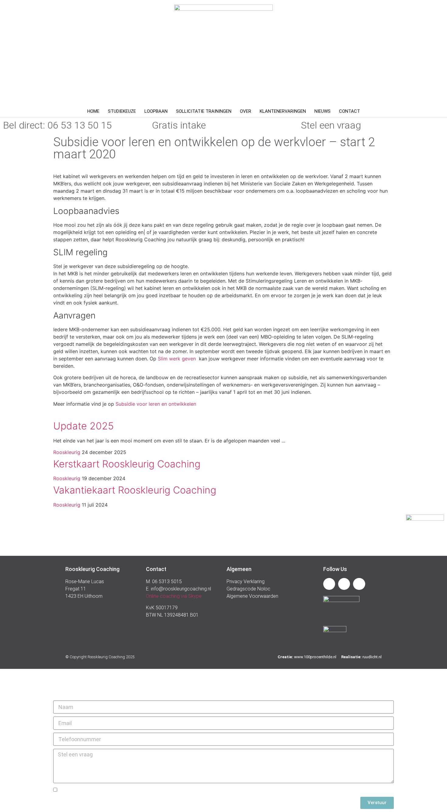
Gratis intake (179, 125)
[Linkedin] (329, 584)
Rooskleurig (66, 452)
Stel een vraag (331, 125)
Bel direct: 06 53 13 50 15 (57, 125)
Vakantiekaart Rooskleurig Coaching (134, 490)
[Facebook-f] (344, 584)
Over (245, 111)
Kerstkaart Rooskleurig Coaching (126, 464)
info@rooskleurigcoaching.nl (180, 589)
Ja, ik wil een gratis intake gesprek (100, 790)
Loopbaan (156, 111)
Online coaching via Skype (174, 596)
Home (93, 111)
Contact (349, 111)
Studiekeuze (122, 111)
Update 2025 (83, 426)
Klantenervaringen (283, 111)
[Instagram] (359, 584)
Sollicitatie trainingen (203, 111)
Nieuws (322, 111)
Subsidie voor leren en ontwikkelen (156, 404)
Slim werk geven (177, 359)
